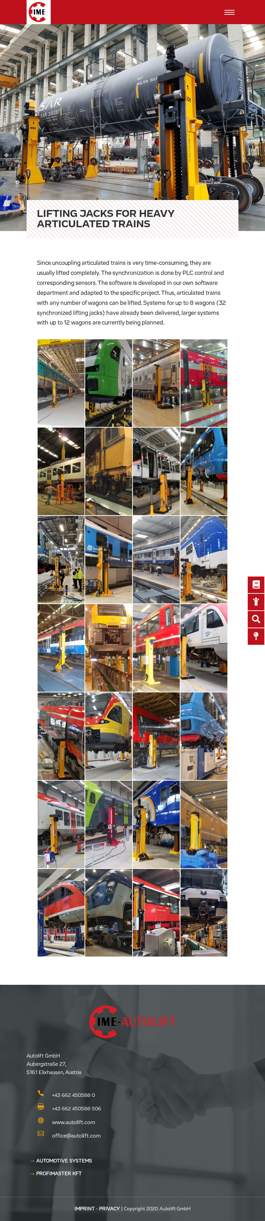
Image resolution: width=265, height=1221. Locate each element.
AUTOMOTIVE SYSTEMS (64, 1161)
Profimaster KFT (59, 1173)
